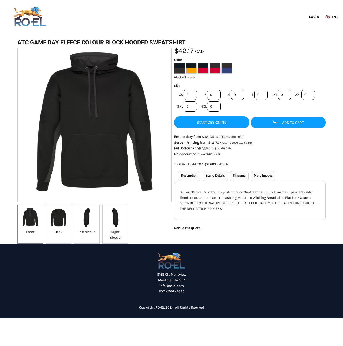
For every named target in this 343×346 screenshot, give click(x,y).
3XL (180, 106)
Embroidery (183, 137)
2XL (298, 95)
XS (181, 95)
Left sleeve (86, 232)
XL (275, 95)
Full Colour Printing (189, 148)
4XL (204, 106)
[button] (333, 17)
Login (314, 17)
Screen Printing (186, 142)
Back (58, 232)
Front (30, 232)
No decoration (185, 154)
